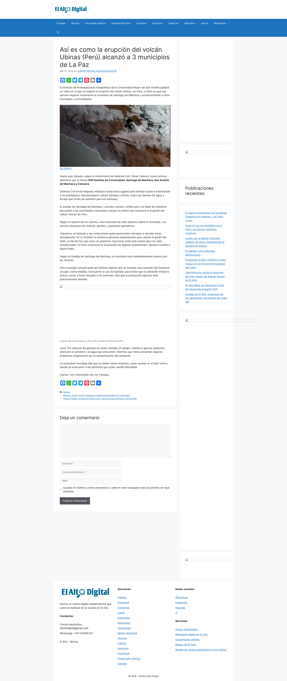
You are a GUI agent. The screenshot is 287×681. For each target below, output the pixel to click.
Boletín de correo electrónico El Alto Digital (200, 649)
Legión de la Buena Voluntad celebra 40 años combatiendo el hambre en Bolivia (204, 242)
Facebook (181, 602)
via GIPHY (66, 168)
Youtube (180, 607)
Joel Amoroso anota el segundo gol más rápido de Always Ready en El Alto (205, 276)
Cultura (122, 643)
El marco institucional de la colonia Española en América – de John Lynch (206, 216)
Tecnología (124, 628)
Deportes (174, 23)
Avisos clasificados (186, 629)
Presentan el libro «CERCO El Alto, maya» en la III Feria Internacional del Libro (205, 263)
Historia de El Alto (121, 23)
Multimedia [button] (220, 23)
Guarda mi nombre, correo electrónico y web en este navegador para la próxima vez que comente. (116, 489)
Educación (124, 617)
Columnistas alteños (187, 639)
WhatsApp (181, 597)
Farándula (124, 653)
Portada (61, 23)
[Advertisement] (206, 91)
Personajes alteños (95, 23)
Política (122, 597)
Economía (157, 23)
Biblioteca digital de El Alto (191, 634)
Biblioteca (190, 23)
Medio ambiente (127, 633)
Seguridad (124, 622)
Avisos (204, 23)
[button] (58, 32)
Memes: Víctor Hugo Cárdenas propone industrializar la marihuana (96, 395)
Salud (121, 612)
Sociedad (141, 23)
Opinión (75, 23)
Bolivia (66, 392)
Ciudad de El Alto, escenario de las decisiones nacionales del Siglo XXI (206, 298)
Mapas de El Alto (185, 644)
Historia (122, 638)
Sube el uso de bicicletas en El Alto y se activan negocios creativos (203, 229)
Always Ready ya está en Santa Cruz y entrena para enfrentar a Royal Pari (100, 398)
